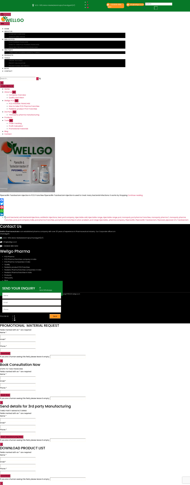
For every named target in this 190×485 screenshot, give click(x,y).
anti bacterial (12, 217)
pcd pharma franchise (44, 220)
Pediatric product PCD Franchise (23, 47)
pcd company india (25, 220)
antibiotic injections (48, 217)
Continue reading (135, 195)
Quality (7, 264)
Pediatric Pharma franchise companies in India (22, 270)
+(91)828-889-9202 (10, 246)
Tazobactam (182, 220)
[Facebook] (95, 200)
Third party (8, 278)
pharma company (117, 220)
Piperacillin (130, 220)
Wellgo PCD (9, 39)
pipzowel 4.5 (171, 220)
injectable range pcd (112, 217)
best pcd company (66, 217)
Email (3, 339)
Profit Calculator (17, 63)
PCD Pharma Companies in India (17, 262)
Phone (3, 346)
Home (6, 29)
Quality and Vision (17, 37)
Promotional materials (19, 66)
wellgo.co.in (76, 294)
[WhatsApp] (95, 211)
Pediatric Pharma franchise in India (18, 272)
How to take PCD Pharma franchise (24, 45)
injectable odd (81, 217)
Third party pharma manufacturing (24, 52)
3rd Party (8, 50)
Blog (6, 68)
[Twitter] (95, 203)
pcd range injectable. (99, 220)
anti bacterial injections (29, 217)
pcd (15, 220)
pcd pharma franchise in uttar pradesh (72, 220)
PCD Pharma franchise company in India (20, 259)
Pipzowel (161, 220)
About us (8, 31)
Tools (7, 58)
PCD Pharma (9, 257)
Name (3, 332)
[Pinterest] (95, 207)
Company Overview (17, 34)
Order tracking (16, 60)
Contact (8, 71)
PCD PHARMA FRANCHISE (18, 42)
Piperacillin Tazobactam (146, 220)
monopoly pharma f (160, 217)
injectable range (95, 217)
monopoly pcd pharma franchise (136, 217)
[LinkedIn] (95, 214)
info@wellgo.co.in (136, 4)
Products (8, 55)
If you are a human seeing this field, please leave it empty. (25, 356)
